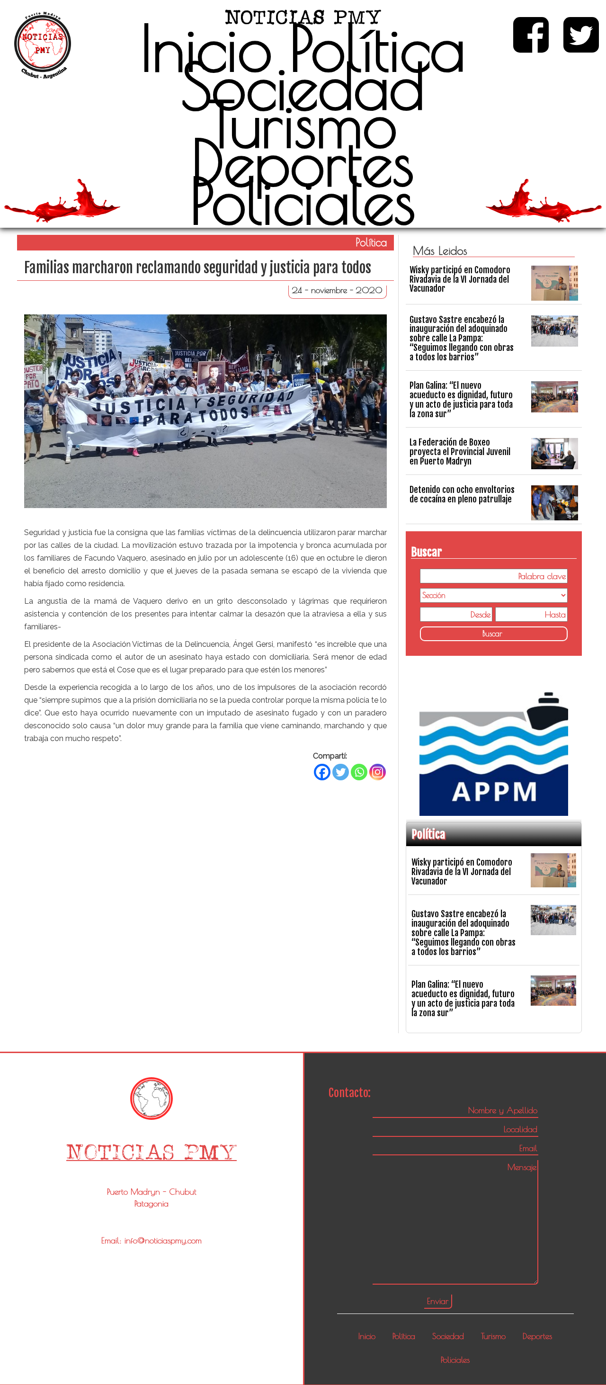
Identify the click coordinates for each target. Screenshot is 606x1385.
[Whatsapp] (359, 772)
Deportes (302, 162)
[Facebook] (322, 772)
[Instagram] (377, 772)
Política (377, 47)
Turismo (302, 123)
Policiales (303, 200)
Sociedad (303, 86)
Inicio (206, 47)
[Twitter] (340, 772)
